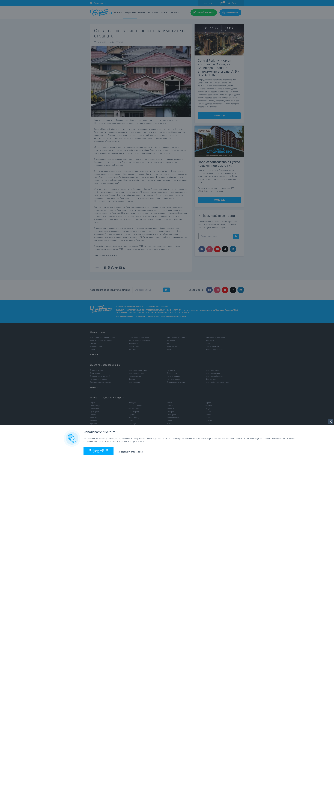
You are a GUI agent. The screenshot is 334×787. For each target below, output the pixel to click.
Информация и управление (130, 452)
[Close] (330, 421)
